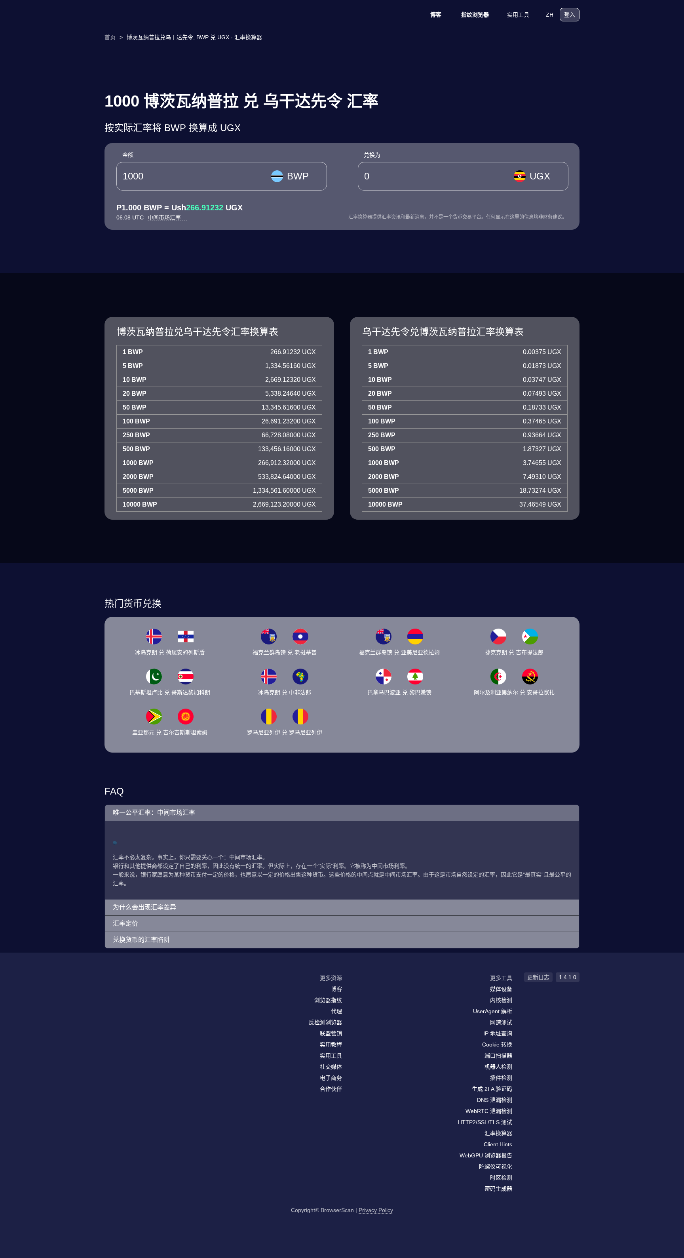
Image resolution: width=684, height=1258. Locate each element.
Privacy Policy (376, 1210)
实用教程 (331, 1044)
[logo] (144, 15)
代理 (336, 1011)
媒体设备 (501, 989)
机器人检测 (498, 1067)
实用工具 (518, 14)
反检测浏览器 (325, 1022)
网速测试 (501, 1022)
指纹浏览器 (475, 14)
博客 (435, 14)
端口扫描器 (498, 1055)
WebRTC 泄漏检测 (489, 1111)
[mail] (113, 993)
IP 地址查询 (497, 1033)
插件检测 (501, 1078)
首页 (110, 37)
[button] (342, 813)
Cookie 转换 (497, 1044)
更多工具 (501, 978)
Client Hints (498, 1144)
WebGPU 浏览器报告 (486, 1155)
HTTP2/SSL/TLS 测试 (485, 1122)
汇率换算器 (498, 1133)
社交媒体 (331, 1067)
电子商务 (331, 1078)
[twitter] (146, 993)
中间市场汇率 (165, 217)
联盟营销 (331, 1033)
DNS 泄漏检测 (494, 1100)
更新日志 (538, 977)
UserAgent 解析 (492, 1011)
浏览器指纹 (328, 1000)
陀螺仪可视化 (495, 1166)
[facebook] (130, 993)
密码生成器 (498, 1189)
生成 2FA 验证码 (492, 1089)
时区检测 (501, 1177)
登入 (569, 14)
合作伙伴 (331, 1089)
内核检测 (501, 1000)
